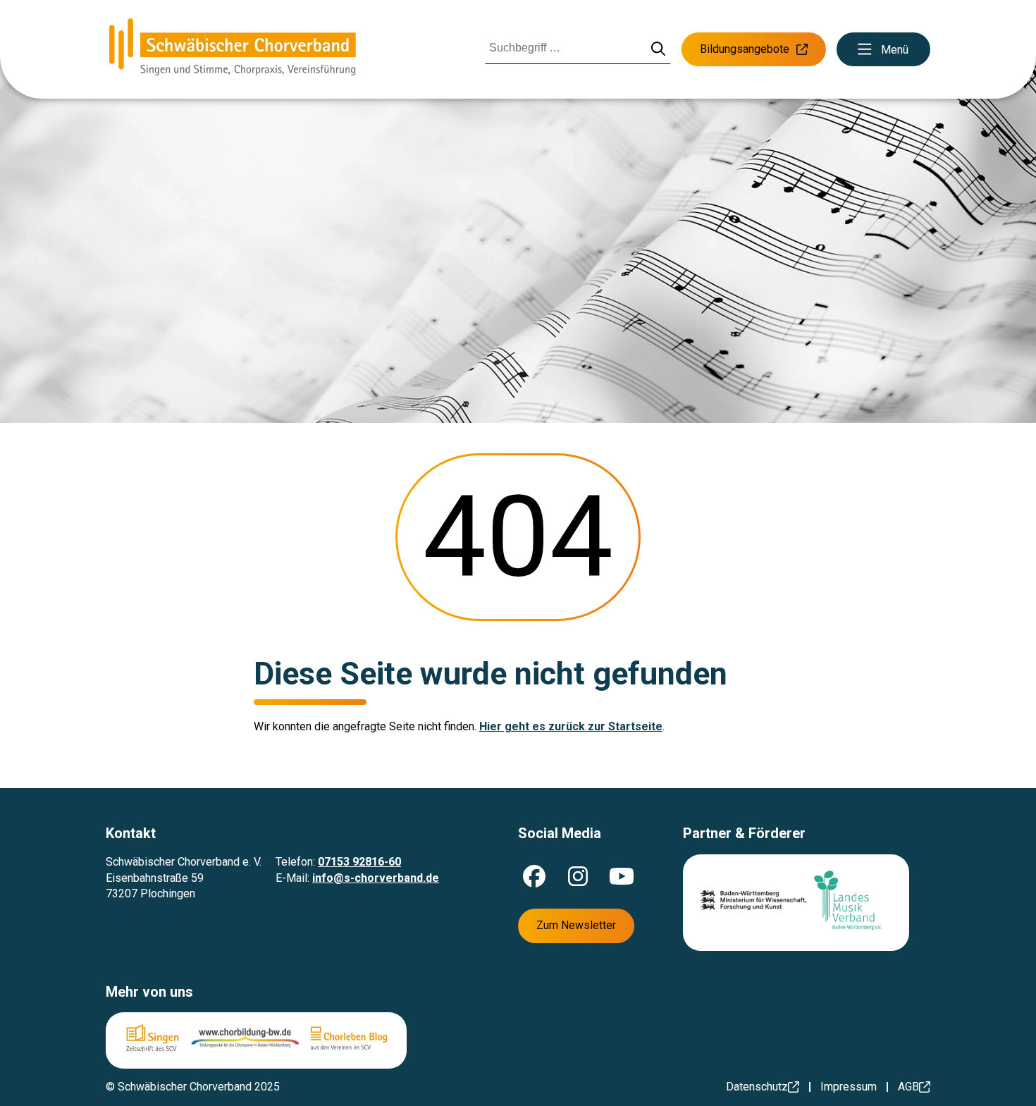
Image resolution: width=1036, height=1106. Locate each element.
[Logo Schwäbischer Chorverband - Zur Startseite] (232, 49)
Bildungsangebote (744, 49)
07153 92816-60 (359, 861)
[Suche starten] (658, 49)
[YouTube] (621, 876)
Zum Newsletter (576, 925)
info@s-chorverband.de (375, 878)
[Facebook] (534, 876)
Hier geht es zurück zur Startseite (570, 726)
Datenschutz (757, 1086)
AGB (908, 1086)
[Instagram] (578, 876)
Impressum (848, 1086)
